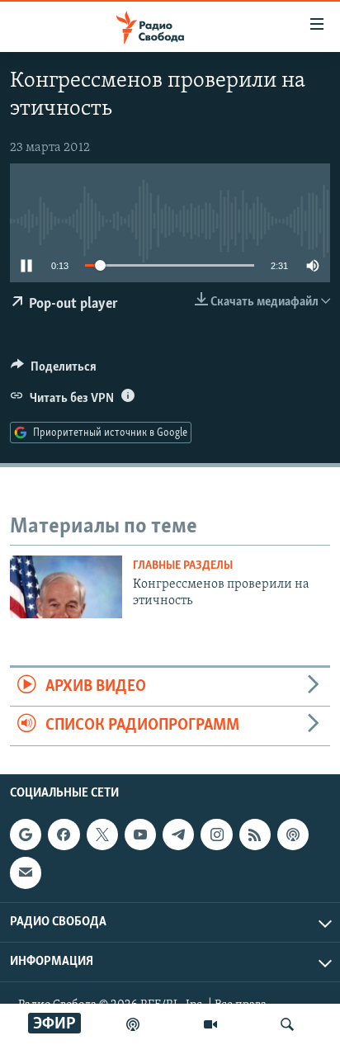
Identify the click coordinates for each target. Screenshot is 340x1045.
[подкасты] (133, 1024)
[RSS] (255, 834)
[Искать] (287, 1024)
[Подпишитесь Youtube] (140, 834)
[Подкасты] (293, 834)
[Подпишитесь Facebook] (63, 834)
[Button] (54, 370)
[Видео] (210, 1024)
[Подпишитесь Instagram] (216, 834)
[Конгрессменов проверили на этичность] (66, 587)
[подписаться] (25, 872)
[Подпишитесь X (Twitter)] (102, 834)
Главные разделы (183, 566)
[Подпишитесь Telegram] (178, 834)
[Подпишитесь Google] (25, 834)
